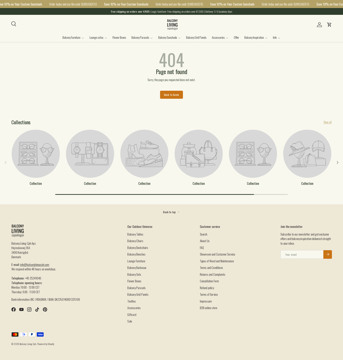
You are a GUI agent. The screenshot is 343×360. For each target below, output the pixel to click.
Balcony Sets (134, 274)
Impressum (206, 301)
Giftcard (131, 314)
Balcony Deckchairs (137, 247)
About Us (205, 241)
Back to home (171, 94)
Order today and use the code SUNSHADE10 (73, 3)
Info (275, 37)
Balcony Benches (136, 254)
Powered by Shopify (45, 344)
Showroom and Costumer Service (217, 254)
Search (203, 234)
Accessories (218, 37)
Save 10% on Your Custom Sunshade (126, 4)
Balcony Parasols (140, 37)
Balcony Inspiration (254, 37)
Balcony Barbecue (136, 267)
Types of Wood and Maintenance (217, 261)
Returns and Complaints (212, 274)
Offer (236, 37)
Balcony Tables (135, 234)
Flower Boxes (119, 37)
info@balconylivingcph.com (34, 264)
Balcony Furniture (71, 37)
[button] (329, 25)
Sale (129, 321)
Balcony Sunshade (167, 37)
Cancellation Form (209, 281)
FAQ (202, 247)
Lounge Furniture (136, 261)
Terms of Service (209, 294)
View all (328, 122)
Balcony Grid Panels (196, 37)
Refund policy (207, 287)
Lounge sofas (96, 37)
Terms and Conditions (211, 267)
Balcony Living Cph (28, 344)
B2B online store (208, 308)
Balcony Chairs (135, 241)
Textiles (131, 301)
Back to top (169, 212)
